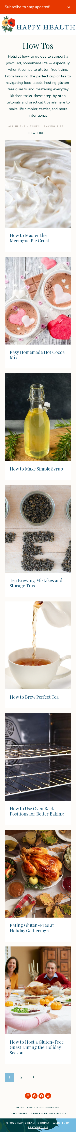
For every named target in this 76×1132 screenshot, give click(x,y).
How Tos (36, 133)
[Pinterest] (48, 1096)
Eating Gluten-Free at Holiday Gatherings (32, 927)
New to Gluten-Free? (43, 1107)
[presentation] (38, 184)
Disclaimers (19, 1113)
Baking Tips (54, 126)
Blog (20, 1107)
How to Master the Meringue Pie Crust (29, 238)
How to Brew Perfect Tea (34, 697)
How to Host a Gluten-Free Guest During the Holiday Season (37, 1047)
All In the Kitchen (24, 126)
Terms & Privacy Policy (48, 1113)
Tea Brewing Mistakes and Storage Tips (36, 583)
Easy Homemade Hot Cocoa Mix (37, 354)
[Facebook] (41, 1096)
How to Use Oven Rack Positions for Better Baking (37, 811)
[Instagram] (28, 1096)
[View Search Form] (68, 6)
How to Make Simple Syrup (36, 469)
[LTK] (35, 1096)
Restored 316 (38, 1127)
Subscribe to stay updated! (27, 6)
